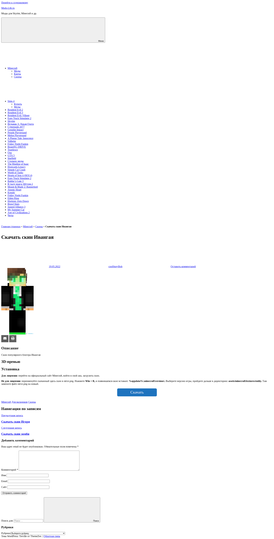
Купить (18, 104)
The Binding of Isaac (18, 164)
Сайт (4, 487)
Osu (10, 152)
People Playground (17, 132)
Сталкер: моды (16, 161)
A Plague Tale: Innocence (20, 138)
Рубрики (6, 533)
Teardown (13, 149)
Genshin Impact (15, 129)
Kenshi (11, 192)
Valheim (12, 141)
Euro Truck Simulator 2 (19, 118)
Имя (3, 475)
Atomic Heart (14, 189)
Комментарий (9, 469)
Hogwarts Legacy (17, 166)
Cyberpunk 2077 (16, 127)
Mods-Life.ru (8, 8)
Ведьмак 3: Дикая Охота (21, 124)
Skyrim (11, 121)
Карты (17, 74)
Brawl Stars (13, 204)
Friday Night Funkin (18, 144)
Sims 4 (11, 101)
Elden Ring (13, 198)
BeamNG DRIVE (17, 146)
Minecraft (12, 68)
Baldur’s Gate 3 (15, 181)
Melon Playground (17, 135)
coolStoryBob (115, 266)
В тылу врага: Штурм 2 (20, 184)
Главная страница (10, 226)
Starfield (12, 158)
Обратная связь (52, 536)
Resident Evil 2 (15, 109)
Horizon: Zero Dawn (18, 201)
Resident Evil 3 (15, 112)
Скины (18, 76)
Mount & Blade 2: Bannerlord (23, 186)
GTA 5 (11, 155)
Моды (17, 71)
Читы (10, 215)
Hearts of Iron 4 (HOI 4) (20, 175)
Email (4, 481)
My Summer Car (16, 209)
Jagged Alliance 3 (16, 206)
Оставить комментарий (183, 266)
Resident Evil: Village (18, 115)
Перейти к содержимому (14, 2)
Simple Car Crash (16, 169)
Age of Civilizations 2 (19, 212)
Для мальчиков (20, 402)
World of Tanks (15, 172)
